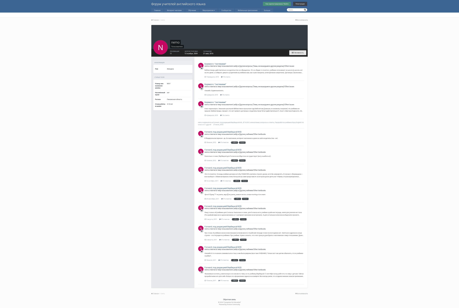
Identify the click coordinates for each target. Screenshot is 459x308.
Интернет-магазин (174, 10)
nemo (200, 122)
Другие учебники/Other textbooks (252, 134)
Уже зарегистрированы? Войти (276, 4)
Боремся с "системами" (215, 64)
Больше (267, 10)
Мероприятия (208, 10)
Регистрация (300, 4)
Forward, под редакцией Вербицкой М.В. (227, 122)
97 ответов (224, 142)
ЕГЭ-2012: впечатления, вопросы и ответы (258, 122)
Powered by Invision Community (229, 304)
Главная (157, 10)
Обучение (192, 10)
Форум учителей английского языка (178, 4)
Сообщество (226, 10)
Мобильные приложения (247, 10)
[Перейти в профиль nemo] (200, 65)
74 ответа (226, 77)
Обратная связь (229, 299)
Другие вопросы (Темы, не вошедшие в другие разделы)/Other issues (266, 66)
